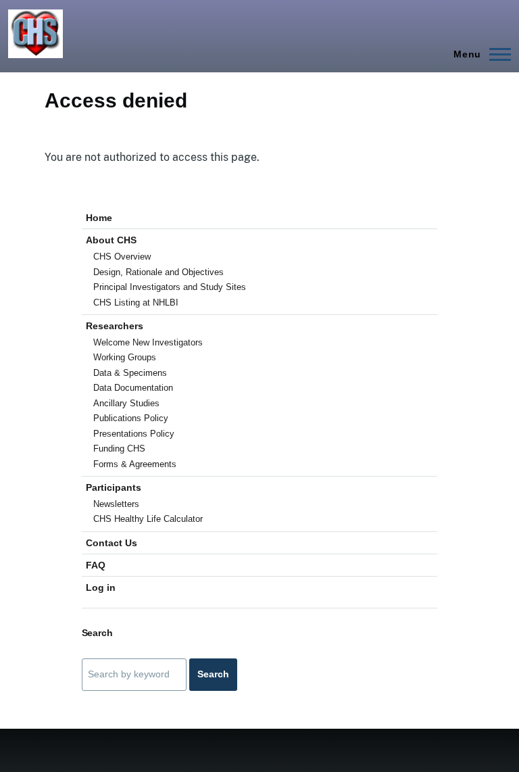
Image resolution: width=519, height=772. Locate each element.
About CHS (111, 240)
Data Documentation (133, 388)
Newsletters (116, 504)
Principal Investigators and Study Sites (169, 287)
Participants (113, 487)
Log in (101, 587)
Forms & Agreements (134, 464)
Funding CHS (119, 448)
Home (99, 217)
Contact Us (111, 542)
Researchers (114, 325)
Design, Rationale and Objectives (158, 272)
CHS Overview (122, 256)
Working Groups (124, 357)
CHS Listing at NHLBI (135, 302)
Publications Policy (130, 418)
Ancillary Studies (126, 403)
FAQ (95, 565)
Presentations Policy (133, 434)
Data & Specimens (130, 373)
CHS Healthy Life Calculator (148, 519)
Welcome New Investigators (148, 342)
